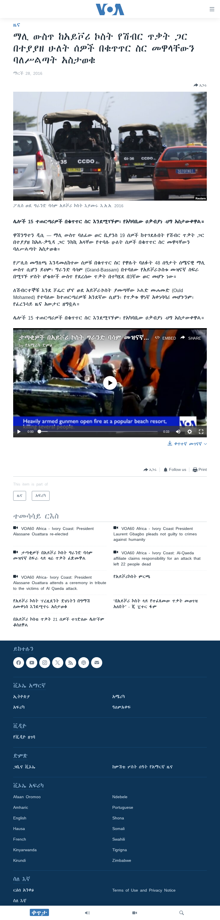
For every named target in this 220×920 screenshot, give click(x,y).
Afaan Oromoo (27, 796)
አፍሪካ (19, 707)
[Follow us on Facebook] (18, 662)
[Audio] (87, 913)
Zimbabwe (121, 860)
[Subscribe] (96, 662)
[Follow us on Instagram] (44, 662)
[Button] (200, 85)
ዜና (16, 25)
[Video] (134, 913)
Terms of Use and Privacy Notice (144, 890)
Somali (118, 828)
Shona (118, 818)
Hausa (19, 828)
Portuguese (122, 807)
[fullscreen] (201, 431)
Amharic (20, 807)
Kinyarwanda (25, 849)
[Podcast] (83, 662)
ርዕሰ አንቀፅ (23, 890)
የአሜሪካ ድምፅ (38, 345)
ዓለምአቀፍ (121, 707)
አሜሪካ (118, 696)
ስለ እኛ (19, 900)
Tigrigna (119, 849)
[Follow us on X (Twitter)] (57, 662)
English (19, 818)
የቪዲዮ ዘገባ (24, 737)
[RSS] (70, 662)
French (19, 839)
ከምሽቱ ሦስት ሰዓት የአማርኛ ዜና (142, 767)
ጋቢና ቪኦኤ (24, 767)
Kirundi (19, 860)
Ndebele (119, 796)
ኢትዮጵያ (21, 696)
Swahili (118, 839)
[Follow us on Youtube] (31, 662)
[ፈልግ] (181, 913)
